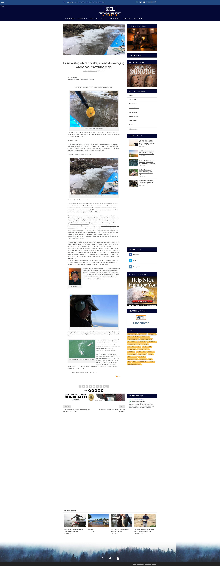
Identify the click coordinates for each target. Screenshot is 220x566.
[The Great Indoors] (142, 39)
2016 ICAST (142, 356)
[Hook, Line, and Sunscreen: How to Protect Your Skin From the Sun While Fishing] (133, 153)
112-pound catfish (143, 349)
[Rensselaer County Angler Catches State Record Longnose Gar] (145, 520)
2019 (129, 361)
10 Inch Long (151, 341)
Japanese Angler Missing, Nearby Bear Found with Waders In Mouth (146, 182)
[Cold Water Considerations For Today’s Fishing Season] (75, 520)
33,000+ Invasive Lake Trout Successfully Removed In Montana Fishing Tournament (147, 162)
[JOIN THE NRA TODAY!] (142, 291)
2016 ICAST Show (132, 359)
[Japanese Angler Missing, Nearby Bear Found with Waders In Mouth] (133, 183)
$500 (129, 336)
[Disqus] (94, 439)
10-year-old (131, 349)
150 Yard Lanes (141, 351)
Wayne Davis (101, 278)
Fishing (85, 71)
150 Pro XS (131, 351)
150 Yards (151, 351)
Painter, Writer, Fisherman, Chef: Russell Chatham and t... (89, 2)
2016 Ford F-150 (132, 356)
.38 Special (136, 336)
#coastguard (132, 334)
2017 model (143, 359)
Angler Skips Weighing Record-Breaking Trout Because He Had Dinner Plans (146, 172)
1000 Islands (142, 354)
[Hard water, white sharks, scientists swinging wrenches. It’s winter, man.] (94, 39)
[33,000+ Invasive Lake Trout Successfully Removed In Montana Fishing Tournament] (133, 162)
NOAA (110, 354)
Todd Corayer (92, 71)
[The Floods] (98, 520)
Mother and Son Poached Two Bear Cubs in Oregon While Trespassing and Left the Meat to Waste (146, 143)
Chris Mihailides (133, 103)
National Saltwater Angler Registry (79, 224)
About (134, 564)
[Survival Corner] (142, 75)
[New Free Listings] (142, 319)
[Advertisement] (142, 218)
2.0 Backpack (132, 341)
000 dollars (145, 336)
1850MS (150, 354)
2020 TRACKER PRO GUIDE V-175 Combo (143, 361)
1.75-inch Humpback (146, 339)
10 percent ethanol (134, 346)
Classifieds (140, 564)
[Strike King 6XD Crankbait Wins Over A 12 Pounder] (121, 520)
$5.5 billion (142, 334)
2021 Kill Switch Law (134, 364)
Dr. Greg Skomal (110, 268)
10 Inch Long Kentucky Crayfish (137, 344)
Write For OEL (133, 129)
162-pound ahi (132, 354)
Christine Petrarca (134, 108)
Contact (154, 564)
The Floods (91, 529)
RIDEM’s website (85, 234)
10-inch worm (147, 346)
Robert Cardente (133, 116)
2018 (150, 359)
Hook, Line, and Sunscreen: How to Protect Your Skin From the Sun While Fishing (146, 152)
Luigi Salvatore (133, 112)
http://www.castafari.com (108, 350)
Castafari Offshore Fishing (79, 244)
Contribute (148, 564)
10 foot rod (141, 341)
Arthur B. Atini (132, 99)
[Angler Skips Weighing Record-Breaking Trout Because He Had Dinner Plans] (133, 172)
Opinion (131, 95)
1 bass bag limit (133, 339)
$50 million (151, 334)
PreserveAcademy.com (138, 401)
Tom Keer (131, 124)
